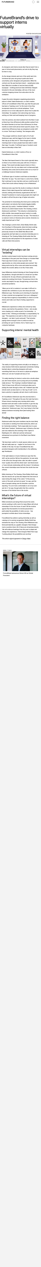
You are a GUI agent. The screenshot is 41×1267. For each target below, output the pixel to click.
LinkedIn (21, 61)
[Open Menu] (38, 2)
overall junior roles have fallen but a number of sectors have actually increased (20, 85)
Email (28, 61)
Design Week (26, 538)
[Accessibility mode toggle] (33, 2)
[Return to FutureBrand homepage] (8, 1)
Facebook (10, 61)
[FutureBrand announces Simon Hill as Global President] (20, 561)
